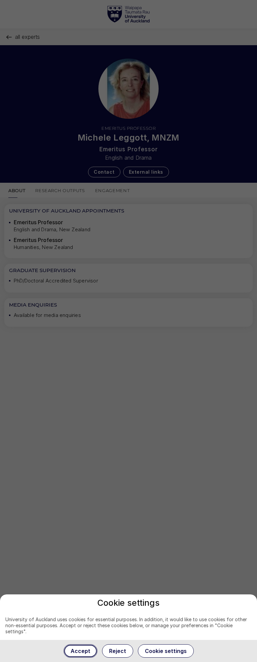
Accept (80, 651)
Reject (117, 651)
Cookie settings (166, 651)
